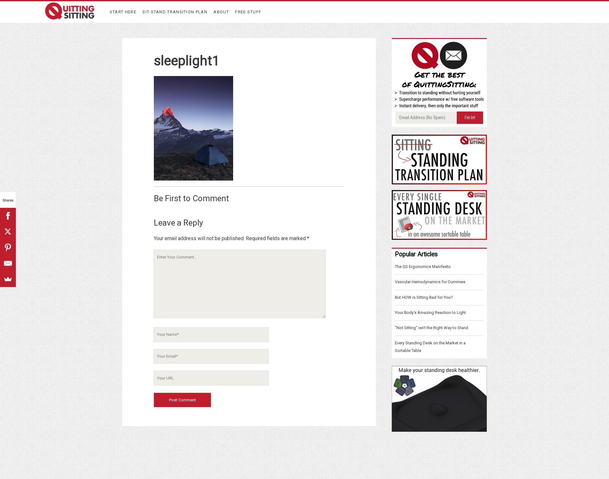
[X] (8, 232)
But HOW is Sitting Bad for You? (424, 297)
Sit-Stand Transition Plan (174, 12)
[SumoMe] (8, 279)
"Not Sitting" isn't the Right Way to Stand (431, 327)
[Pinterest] (8, 247)
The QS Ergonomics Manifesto (423, 266)
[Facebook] (8, 216)
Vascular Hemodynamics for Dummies (430, 281)
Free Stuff (248, 12)
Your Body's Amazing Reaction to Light (430, 312)
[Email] (8, 263)
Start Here (123, 12)
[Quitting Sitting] (70, 17)
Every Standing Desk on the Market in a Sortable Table (430, 347)
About (221, 12)
